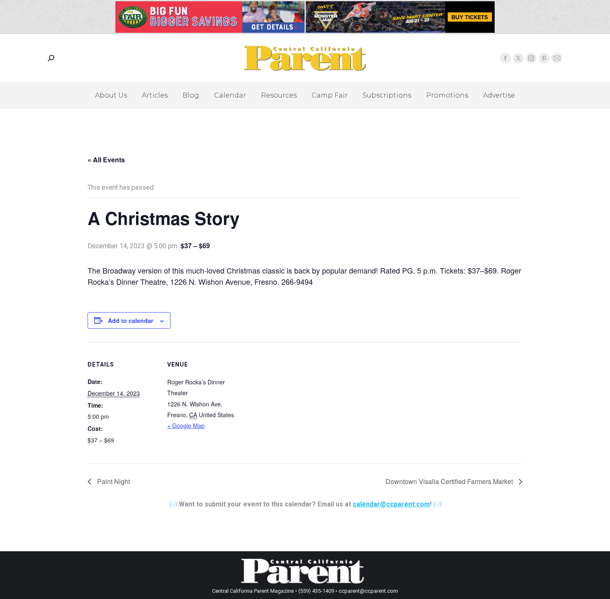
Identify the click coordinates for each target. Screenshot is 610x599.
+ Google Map (186, 425)
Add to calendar (130, 320)
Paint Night (112, 481)
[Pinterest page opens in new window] (544, 58)
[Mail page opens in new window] (556, 58)
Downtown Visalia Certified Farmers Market (450, 481)
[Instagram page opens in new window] (531, 58)
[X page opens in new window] (518, 58)
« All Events (106, 159)
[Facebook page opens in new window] (505, 58)
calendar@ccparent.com (391, 504)
